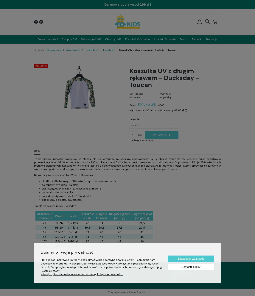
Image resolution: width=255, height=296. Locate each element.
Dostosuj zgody (190, 266)
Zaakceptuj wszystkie (191, 258)
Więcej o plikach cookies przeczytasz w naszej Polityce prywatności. (82, 274)
